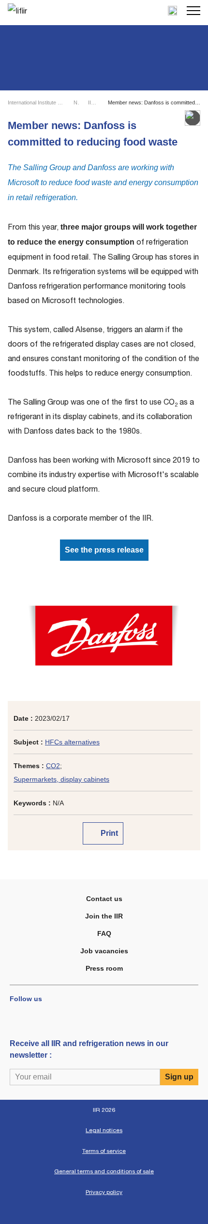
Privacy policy (104, 1192)
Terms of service (104, 1151)
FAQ (104, 933)
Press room (104, 968)
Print (108, 833)
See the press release (104, 550)
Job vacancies (104, 951)
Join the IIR (104, 916)
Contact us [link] (104, 899)
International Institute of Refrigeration (36, 102)
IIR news (93, 102)
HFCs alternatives (72, 742)
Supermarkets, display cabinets (61, 779)
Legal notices (104, 1130)
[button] (193, 10)
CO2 (53, 766)
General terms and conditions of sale (104, 1171)
